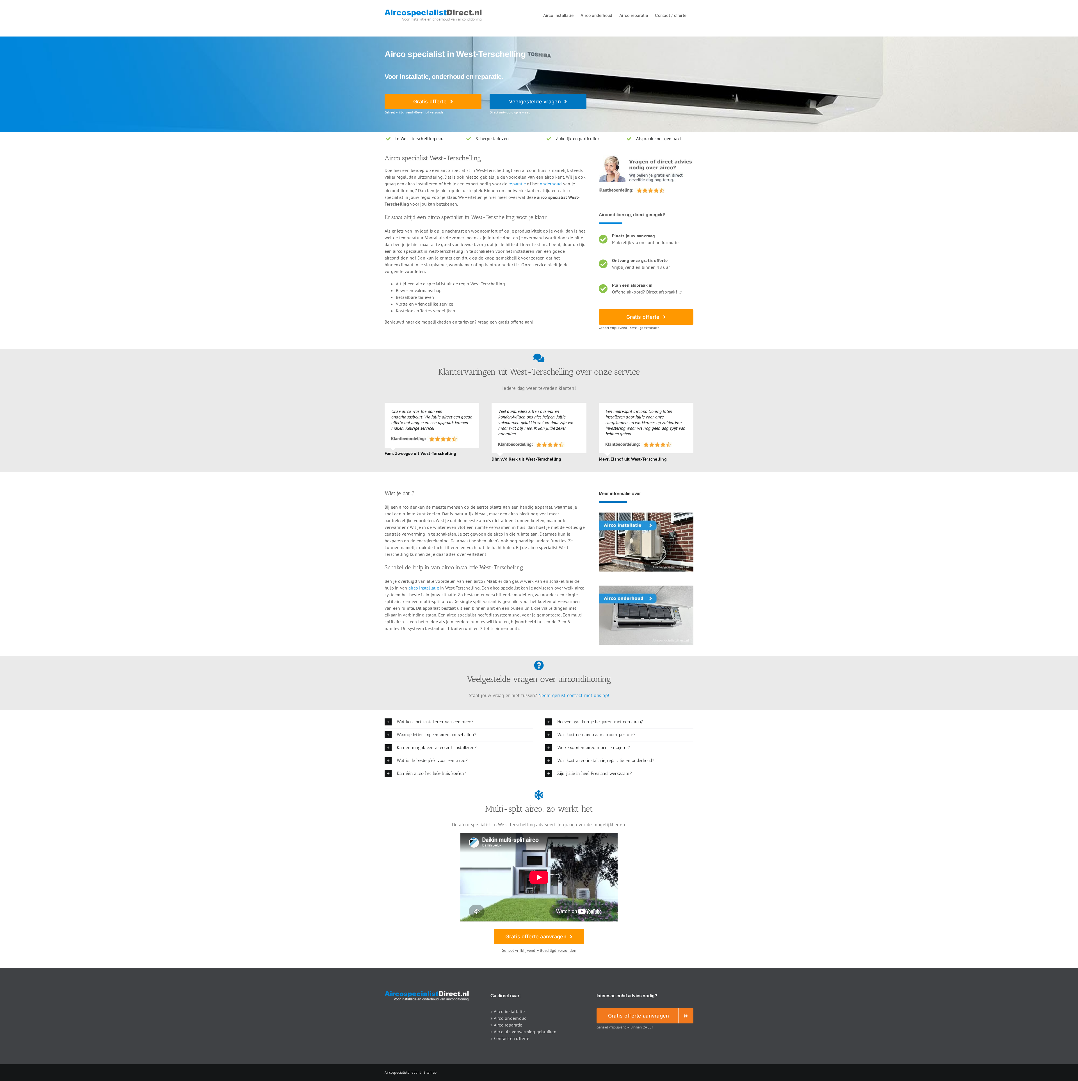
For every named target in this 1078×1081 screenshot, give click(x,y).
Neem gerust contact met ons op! (573, 695)
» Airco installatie (507, 1011)
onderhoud (551, 183)
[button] (459, 722)
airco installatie (423, 588)
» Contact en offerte (509, 1038)
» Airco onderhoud (508, 1018)
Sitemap (430, 1072)
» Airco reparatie (506, 1025)
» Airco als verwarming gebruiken (523, 1031)
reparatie (517, 183)
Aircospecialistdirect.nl (403, 1072)
